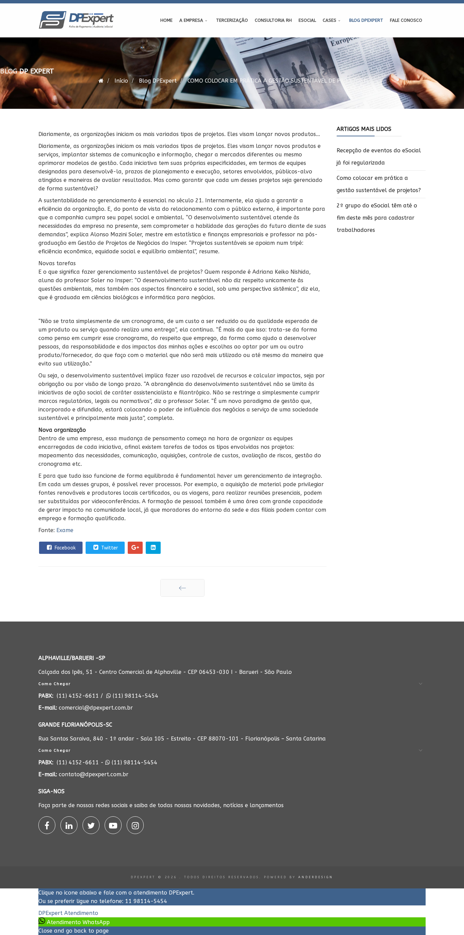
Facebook (64, 548)
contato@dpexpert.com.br (93, 774)
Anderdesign (315, 877)
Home (166, 20)
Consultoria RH (273, 20)
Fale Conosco (406, 20)
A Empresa (191, 20)
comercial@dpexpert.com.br (96, 707)
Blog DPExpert (366, 20)
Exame (64, 530)
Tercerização (232, 20)
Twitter (109, 548)
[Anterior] (182, 587)
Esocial (307, 20)
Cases (329, 20)
